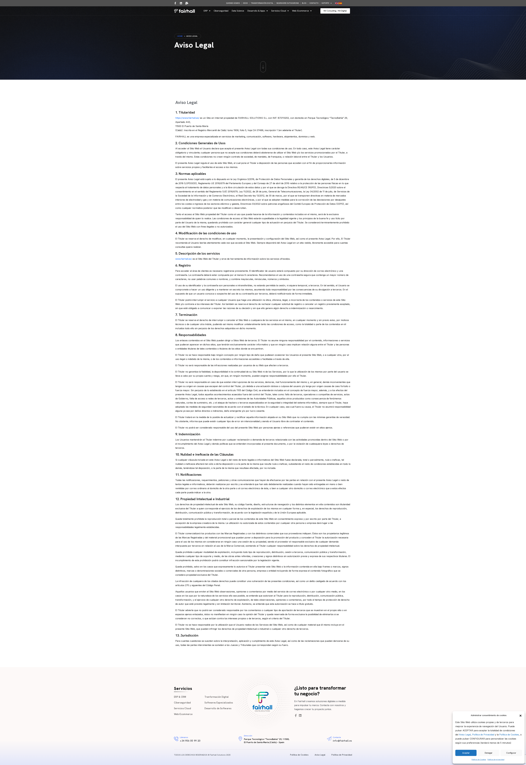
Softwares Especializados (219, 702)
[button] (520, 715)
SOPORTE (325, 3)
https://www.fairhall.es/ (187, 118)
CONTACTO (313, 3)
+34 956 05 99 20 (190, 740)
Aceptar (466, 753)
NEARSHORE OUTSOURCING (287, 3)
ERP (206, 10)
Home (180, 36)
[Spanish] (340, 3)
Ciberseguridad (221, 10)
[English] (337, 3)
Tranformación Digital (217, 696)
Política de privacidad (496, 759)
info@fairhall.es (342, 740)
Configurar (511, 753)
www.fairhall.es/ (183, 258)
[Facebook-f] (175, 3)
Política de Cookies (509, 734)
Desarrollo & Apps (256, 10)
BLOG (304, 3)
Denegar (488, 753)
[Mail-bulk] (186, 3)
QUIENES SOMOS (233, 3)
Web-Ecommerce (300, 10)
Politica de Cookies (479, 759)
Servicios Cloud (278, 10)
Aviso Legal (465, 734)
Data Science (238, 10)
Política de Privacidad (483, 734)
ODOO (245, 3)
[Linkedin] (181, 3)
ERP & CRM (180, 696)
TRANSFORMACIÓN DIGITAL (262, 3)
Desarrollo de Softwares (218, 708)
